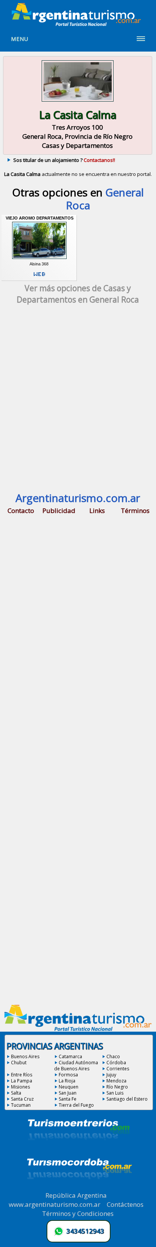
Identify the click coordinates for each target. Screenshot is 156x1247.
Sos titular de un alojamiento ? (64, 160)
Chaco (113, 1056)
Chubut (19, 1062)
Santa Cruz (22, 1099)
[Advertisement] (78, 402)
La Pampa (21, 1081)
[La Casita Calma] (77, 102)
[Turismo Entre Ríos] (79, 1150)
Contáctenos (125, 1204)
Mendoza (116, 1081)
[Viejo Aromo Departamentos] (39, 259)
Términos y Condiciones (78, 1213)
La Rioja (67, 1081)
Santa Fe (67, 1099)
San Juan (67, 1093)
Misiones (20, 1087)
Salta (16, 1093)
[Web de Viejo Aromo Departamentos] (39, 277)
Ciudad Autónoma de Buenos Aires (76, 1065)
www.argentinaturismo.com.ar (54, 1204)
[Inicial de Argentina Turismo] (78, 24)
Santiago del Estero (127, 1099)
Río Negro (117, 1087)
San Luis (114, 1093)
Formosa (68, 1074)
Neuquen (68, 1087)
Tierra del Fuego (76, 1105)
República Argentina (76, 1195)
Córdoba (116, 1062)
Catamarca (70, 1056)
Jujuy (111, 1074)
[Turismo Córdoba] (79, 1188)
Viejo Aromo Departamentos (39, 218)
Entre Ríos (21, 1074)
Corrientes (117, 1068)
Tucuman (21, 1105)
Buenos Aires (25, 1056)
